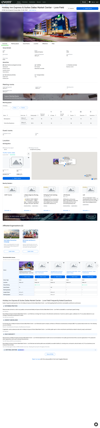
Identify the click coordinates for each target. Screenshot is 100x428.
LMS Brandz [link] (66, 195)
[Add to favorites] (28, 157)
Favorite (72, 8)
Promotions (24, 2)
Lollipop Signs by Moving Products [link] (31, 195)
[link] (12, 190)
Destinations (32, 2)
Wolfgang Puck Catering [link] (50, 195)
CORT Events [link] (8, 195)
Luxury (44, 2)
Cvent (2, 5)
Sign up (93, 2)
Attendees (5, 105)
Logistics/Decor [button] (85, 204)
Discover (39, 2)
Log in (97, 2)
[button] (50, 27)
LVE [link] (84, 195)
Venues (18, 2)
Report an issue (36, 359)
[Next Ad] (28, 153)
